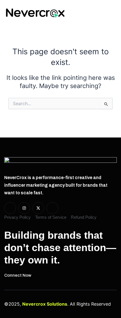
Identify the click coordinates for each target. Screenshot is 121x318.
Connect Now (17, 275)
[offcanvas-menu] (111, 13)
